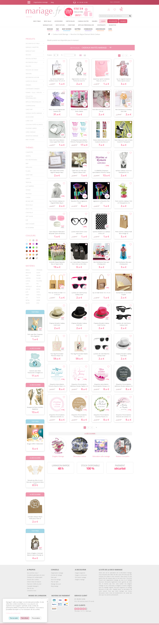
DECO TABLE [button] (37, 21)
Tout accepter (14, 618)
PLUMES (28, 171)
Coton (28, 281)
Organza (39, 270)
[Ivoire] (30, 240)
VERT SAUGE (29, 216)
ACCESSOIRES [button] (59, 21)
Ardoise (28, 273)
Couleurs (31, 235)
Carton (28, 278)
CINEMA (28, 197)
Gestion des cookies (33, 579)
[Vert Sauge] (37, 247)
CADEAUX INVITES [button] (83, 21)
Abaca (28, 270)
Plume (38, 278)
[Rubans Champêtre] (122, 446)
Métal (28, 300)
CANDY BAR (29, 175)
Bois (27, 275)
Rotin (38, 289)
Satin (38, 292)
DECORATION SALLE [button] (31, 62)
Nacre (28, 303)
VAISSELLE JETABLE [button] (31, 58)
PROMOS (123, 21)
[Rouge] (33, 251)
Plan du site (30, 588)
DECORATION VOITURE (32, 77)
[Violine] (37, 244)
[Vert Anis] (33, 247)
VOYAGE (28, 190)
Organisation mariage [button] (41, 2)
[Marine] (30, 247)
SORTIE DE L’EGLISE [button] (31, 81)
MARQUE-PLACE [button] (30, 51)
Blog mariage (54, 586)
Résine (38, 286)
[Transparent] (37, 258)
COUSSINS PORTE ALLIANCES (34, 124)
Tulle (38, 297)
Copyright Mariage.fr (32, 586)
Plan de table (54, 582)
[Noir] (33, 258)
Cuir (27, 284)
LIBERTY (28, 178)
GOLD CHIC (29, 209)
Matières (30, 265)
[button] (77, 29)
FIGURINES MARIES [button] (31, 128)
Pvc (37, 284)
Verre (38, 300)
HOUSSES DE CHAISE (32, 70)
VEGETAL (28, 156)
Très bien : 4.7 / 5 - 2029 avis (82, 611)
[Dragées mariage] (58, 446)
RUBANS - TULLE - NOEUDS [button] (34, 92)
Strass (38, 295)
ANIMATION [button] (112, 25)
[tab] (35, 43)
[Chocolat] (27, 251)
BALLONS (28, 66)
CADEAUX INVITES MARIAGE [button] (34, 113)
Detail (24, 322)
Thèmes (29, 147)
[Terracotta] (37, 251)
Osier (38, 273)
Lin (27, 297)
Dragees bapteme (80, 573)
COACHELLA (29, 212)
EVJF (27, 220)
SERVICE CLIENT (80, 595)
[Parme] (33, 244)
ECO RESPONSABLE (31, 160)
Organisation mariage (57, 573)
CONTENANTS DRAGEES (33, 89)
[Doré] (27, 258)
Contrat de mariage (56, 575)
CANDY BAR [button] (71, 25)
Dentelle (29, 286)
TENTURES (29, 73)
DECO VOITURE (60, 25)
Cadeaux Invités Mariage (94, 47)
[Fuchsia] (30, 244)
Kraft (27, 295)
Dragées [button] (94, 21)
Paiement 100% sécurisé (34, 584)
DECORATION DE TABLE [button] (33, 43)
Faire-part (53, 577)
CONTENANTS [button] (101, 25)
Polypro (39, 281)
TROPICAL (28, 182)
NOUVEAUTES (113, 21)
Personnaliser (36, 618)
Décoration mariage (80, 577)
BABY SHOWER (30, 139)
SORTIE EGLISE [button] (70, 21)
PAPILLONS (29, 167)
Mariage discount (56, 584)
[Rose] (37, 240)
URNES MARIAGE (30, 132)
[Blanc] (27, 240)
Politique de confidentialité (34, 577)
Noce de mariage (56, 579)
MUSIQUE (28, 194)
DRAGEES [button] (28, 85)
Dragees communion (81, 575)
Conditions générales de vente (36, 575)
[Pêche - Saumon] (27, 255)
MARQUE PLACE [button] (47, 25)
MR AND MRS (29, 201)
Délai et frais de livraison (34, 582)
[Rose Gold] (30, 258)
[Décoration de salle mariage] (101, 446)
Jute (27, 292)
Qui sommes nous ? (33, 573)
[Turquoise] (27, 247)
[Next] (131, 55)
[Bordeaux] (30, 251)
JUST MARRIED (30, 186)
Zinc (37, 303)
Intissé (28, 289)
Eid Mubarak (30, 227)
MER (27, 163)
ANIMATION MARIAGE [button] (32, 136)
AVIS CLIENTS (79, 605)
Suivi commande (115, 2)
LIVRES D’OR (29, 121)
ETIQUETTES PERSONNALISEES (31, 97)
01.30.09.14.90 (79, 599)
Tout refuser (24, 618)
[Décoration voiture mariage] (79, 446)
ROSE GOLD (29, 205)
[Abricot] (30, 255)
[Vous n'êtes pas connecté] (109, 9)
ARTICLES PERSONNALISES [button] (86, 25)
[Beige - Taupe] (33, 255)
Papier (38, 275)
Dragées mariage (80, 579)
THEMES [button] (103, 21)
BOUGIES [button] (28, 55)
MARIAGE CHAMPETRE (32, 47)
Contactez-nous (31, 590)
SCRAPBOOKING (30, 105)
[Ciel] (27, 244)
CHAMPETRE (29, 152)
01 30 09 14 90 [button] (82, 2)
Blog (52, 2)
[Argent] (37, 255)
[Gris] (33, 240)
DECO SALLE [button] (47, 21)
